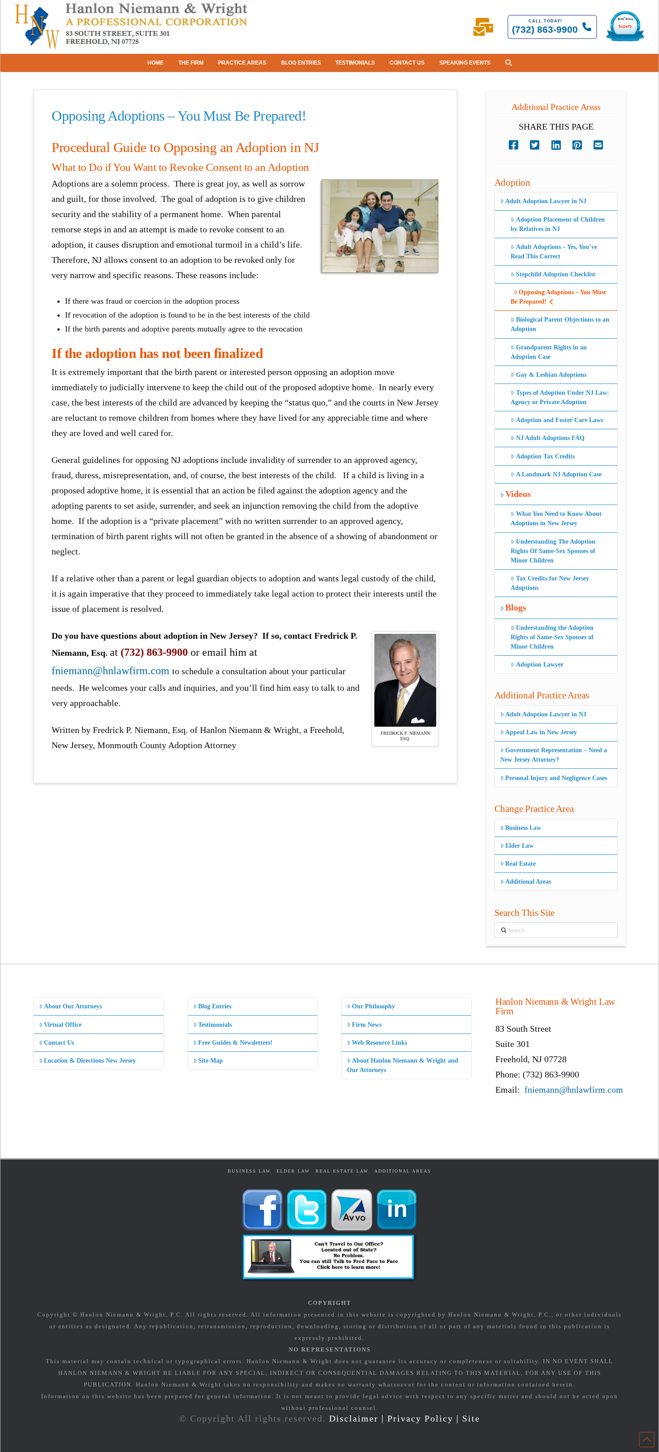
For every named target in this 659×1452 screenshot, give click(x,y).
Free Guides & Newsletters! (235, 1042)
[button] (508, 63)
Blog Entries (214, 1006)
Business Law (523, 827)
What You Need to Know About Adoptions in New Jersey (556, 518)
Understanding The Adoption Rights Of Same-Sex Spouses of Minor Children (553, 551)
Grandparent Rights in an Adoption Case (548, 352)
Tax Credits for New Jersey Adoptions (550, 583)
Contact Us (59, 1042)
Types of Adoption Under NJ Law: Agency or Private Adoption (560, 397)
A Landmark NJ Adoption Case (559, 474)
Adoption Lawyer (540, 664)
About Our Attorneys (73, 1006)
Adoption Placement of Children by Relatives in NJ (557, 224)
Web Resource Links (379, 1042)
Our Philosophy (373, 1006)
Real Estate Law (342, 1171)
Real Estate (520, 863)
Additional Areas (528, 881)
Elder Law (519, 845)
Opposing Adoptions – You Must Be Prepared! (558, 297)
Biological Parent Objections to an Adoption (560, 324)
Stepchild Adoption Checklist (555, 274)
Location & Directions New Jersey (90, 1060)
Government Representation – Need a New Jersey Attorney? (553, 755)
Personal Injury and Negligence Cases (556, 778)
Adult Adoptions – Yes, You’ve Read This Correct (554, 252)
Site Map (210, 1060)
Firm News (367, 1024)
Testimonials (215, 1024)
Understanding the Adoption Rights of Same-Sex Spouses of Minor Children (552, 637)
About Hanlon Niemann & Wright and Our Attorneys (402, 1065)
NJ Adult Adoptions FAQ (550, 438)
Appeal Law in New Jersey (541, 732)
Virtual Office (63, 1024)
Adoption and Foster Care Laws (559, 420)
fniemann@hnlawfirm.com (110, 670)
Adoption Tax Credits (545, 456)
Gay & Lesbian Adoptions (551, 374)
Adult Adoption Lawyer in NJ (545, 201)
